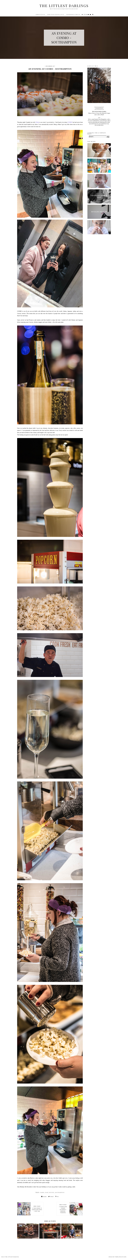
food (46, 1192)
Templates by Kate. (121, 1256)
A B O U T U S (40, 14)
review (51, 1192)
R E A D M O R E (99, 125)
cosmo (42, 1192)
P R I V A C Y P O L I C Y (56, 14)
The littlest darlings (64, 5)
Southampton (59, 1192)
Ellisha (37, 122)
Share (45, 1196)
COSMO (70, 122)
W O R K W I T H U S (73, 14)
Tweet (52, 1196)
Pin (58, 1196)
